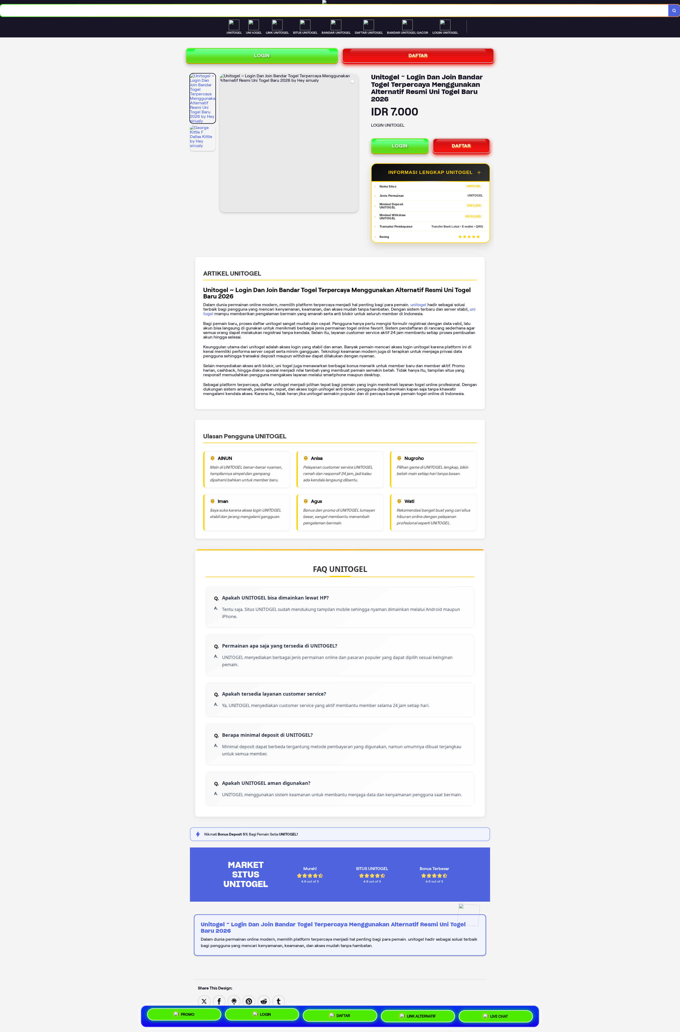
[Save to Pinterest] (249, 1001)
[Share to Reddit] (263, 1001)
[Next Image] (354, 144)
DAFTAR (418, 55)
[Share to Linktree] (234, 1001)
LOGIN (262, 55)
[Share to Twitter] (204, 1001)
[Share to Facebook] (219, 1001)
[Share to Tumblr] (278, 1001)
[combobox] (334, 10)
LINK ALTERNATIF (421, 1015)
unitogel (418, 304)
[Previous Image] (224, 144)
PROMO (187, 1016)
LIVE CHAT (499, 1014)
